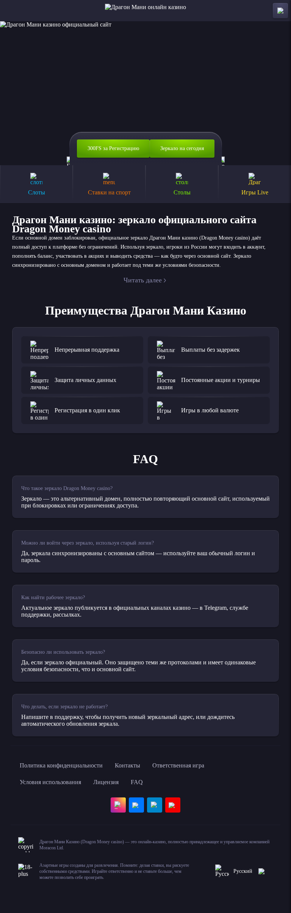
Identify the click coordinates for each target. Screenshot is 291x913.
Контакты (127, 765)
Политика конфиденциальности (61, 765)
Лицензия (106, 782)
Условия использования (50, 782)
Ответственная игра (178, 765)
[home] (145, 10)
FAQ (137, 782)
